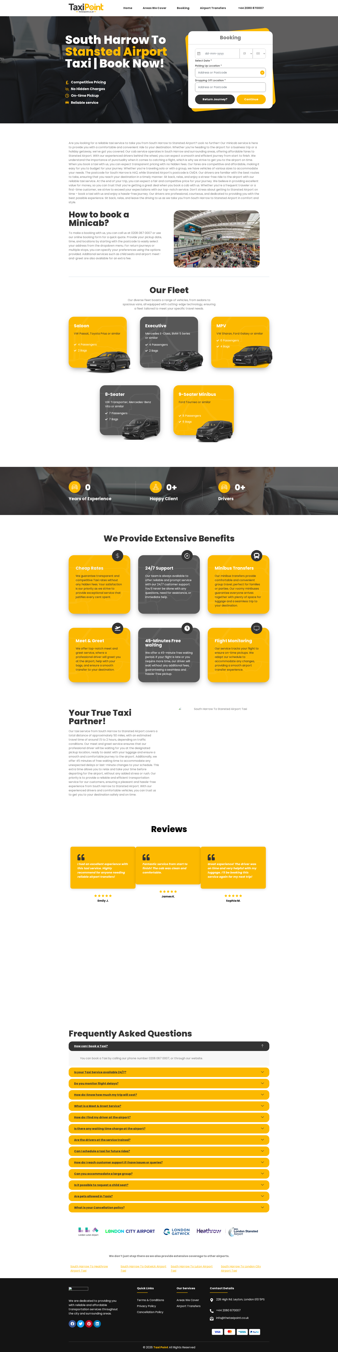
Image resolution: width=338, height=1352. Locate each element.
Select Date (203, 60)
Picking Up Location (208, 66)
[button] (214, 8)
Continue (251, 99)
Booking (183, 8)
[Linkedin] (97, 1324)
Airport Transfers (213, 8)
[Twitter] (80, 1324)
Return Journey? (215, 99)
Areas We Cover (154, 8)
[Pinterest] (89, 1324)
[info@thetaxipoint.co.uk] (212, 1318)
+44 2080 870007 (251, 8)
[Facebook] (72, 1324)
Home (127, 8)
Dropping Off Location (210, 80)
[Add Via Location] (262, 72)
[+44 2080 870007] (212, 1311)
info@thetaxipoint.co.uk (232, 1318)
